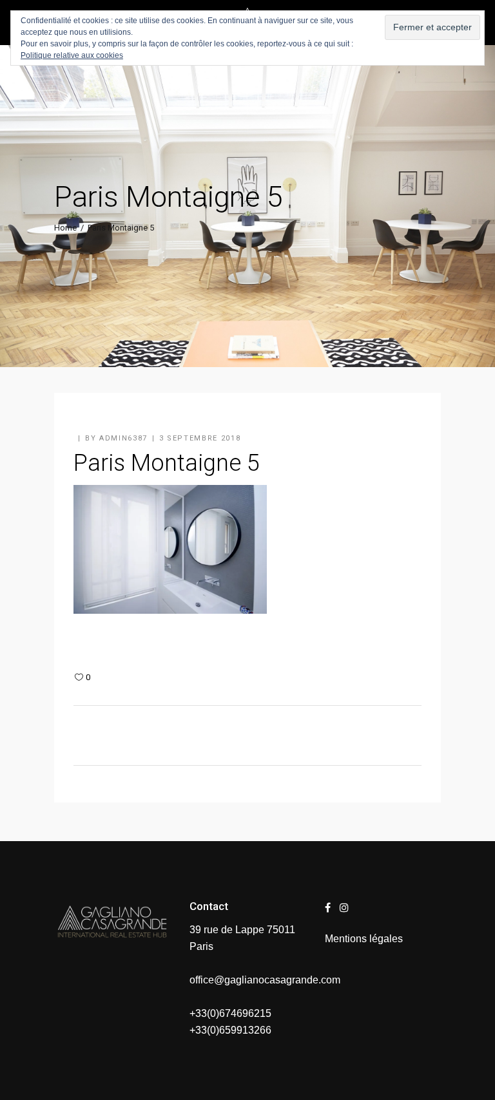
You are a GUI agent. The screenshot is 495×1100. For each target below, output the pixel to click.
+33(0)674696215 (230, 1013)
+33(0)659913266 (230, 1030)
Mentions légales (364, 938)
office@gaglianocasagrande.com (264, 979)
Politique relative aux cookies (72, 55)
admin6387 (123, 438)
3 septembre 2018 (199, 438)
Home (65, 227)
